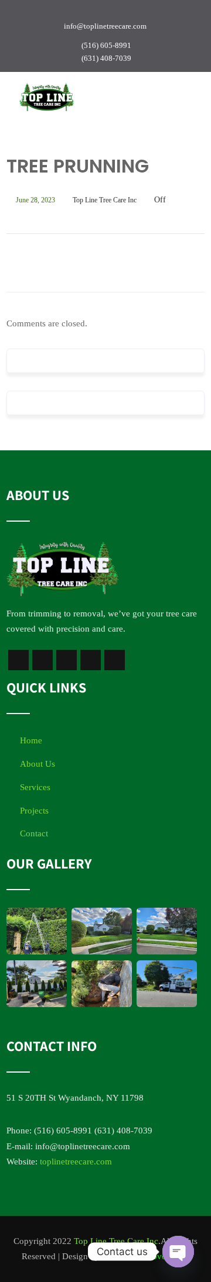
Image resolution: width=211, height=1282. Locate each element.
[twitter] (62, 13)
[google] (124, 13)
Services (35, 787)
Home (31, 740)
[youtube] (83, 13)
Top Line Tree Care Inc (116, 1241)
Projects (34, 810)
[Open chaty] (178, 1251)
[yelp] (144, 13)
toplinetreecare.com (76, 1161)
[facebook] (42, 13)
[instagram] (103, 13)
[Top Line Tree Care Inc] (46, 97)
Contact (34, 833)
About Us (37, 763)
